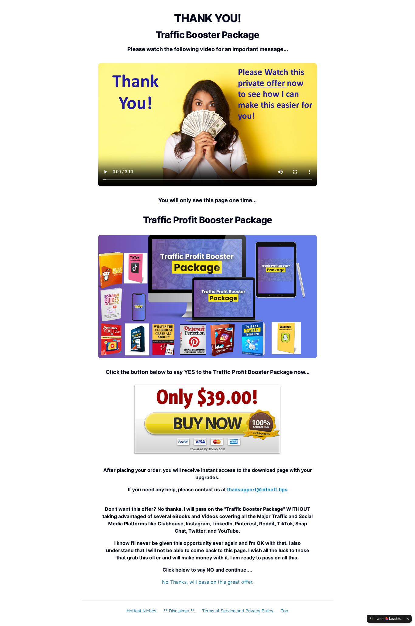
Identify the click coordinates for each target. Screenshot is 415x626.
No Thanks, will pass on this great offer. (207, 582)
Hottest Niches (141, 610)
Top (284, 610)
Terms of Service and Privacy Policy (237, 610)
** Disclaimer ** (179, 610)
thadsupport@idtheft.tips (257, 489)
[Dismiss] (407, 618)
